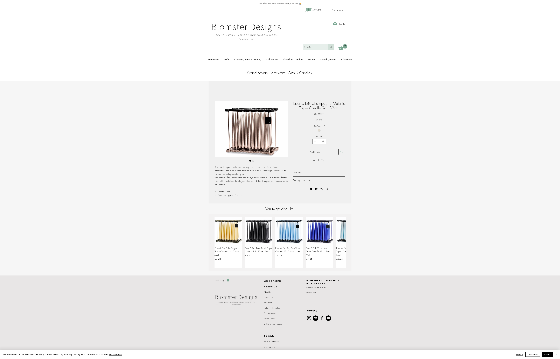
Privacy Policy (269, 347)
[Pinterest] (315, 318)
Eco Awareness (270, 313)
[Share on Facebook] (311, 189)
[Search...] (331, 47)
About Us (267, 292)
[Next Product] (349, 243)
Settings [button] (519, 354)
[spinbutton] (319, 141)
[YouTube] (328, 318)
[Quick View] (228, 231)
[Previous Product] (210, 243)
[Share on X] (327, 189)
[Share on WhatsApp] (322, 189)
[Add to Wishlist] (341, 152)
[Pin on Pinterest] (316, 189)
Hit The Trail (311, 293)
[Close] (556, 354)
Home (218, 91)
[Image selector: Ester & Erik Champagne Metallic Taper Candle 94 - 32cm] (250, 161)
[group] (280, 243)
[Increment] (323, 141)
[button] (342, 47)
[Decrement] (314, 141)
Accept (547, 354)
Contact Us (268, 297)
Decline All (533, 354)
